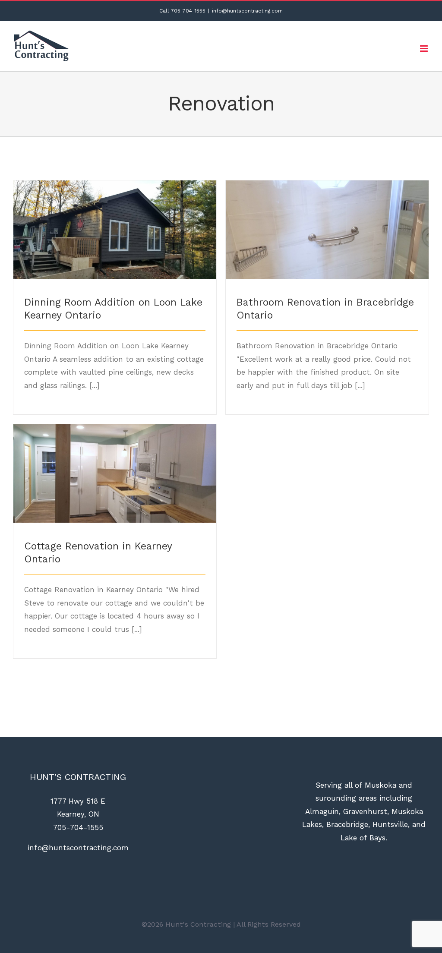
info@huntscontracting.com (247, 11)
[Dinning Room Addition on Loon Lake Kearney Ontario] (114, 229)
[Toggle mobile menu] (424, 48)
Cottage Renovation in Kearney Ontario (115, 466)
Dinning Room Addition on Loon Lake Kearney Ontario (115, 217)
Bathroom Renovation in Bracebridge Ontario (327, 222)
